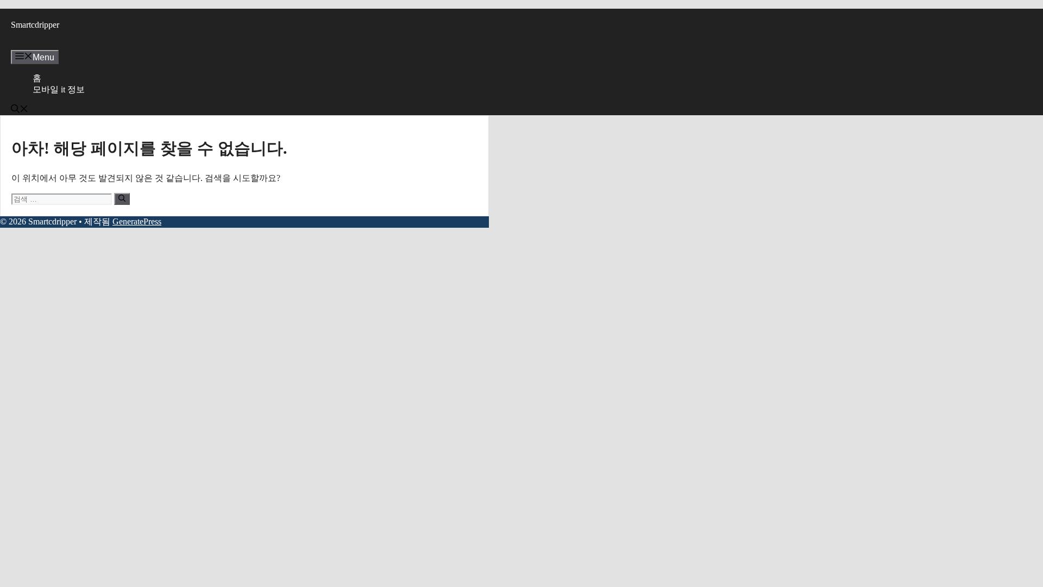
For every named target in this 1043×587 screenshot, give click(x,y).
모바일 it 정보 (59, 89)
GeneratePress (136, 221)
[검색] (122, 199)
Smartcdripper (35, 24)
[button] (19, 110)
